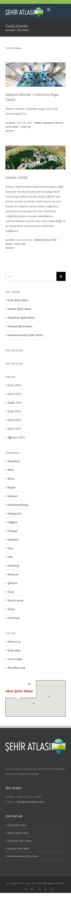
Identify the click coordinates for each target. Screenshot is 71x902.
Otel (10, 557)
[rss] (45, 888)
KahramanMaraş (42, 239)
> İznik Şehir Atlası (15, 825)
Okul (11, 548)
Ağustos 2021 (16, 437)
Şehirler (59, 122)
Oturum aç (14, 641)
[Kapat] (29, 683)
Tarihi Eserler (11, 126)
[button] (18, 701)
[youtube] (32, 888)
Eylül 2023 (14, 394)
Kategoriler (48, 122)
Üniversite (14, 618)
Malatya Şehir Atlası (20, 326)
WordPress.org (16, 667)
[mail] (51, 888)
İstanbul (38, 122)
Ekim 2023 (14, 385)
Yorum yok (26, 126)
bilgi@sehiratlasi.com (30, 802)
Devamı (9, 130)
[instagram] (38, 888)
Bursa (11, 478)
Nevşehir (13, 539)
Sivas (11, 592)
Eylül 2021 (14, 428)
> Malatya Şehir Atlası (17, 848)
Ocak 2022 (14, 411)
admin (12, 122)
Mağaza (12, 522)
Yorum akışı (15, 659)
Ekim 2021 (14, 420)
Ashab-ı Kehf (16, 177)
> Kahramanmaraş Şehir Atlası (22, 856)
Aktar (11, 470)
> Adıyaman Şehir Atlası (18, 840)
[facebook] (19, 888)
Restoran (13, 574)
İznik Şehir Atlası (18, 300)
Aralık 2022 (15, 402)
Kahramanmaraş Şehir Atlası (25, 335)
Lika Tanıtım (49, 883)
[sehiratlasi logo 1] (24, 9)
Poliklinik (13, 565)
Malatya (12, 531)
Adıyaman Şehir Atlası (21, 317)
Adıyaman (14, 461)
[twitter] (25, 888)
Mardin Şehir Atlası (19, 309)
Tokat (11, 609)
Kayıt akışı (14, 650)
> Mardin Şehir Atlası (17, 833)
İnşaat (11, 487)
